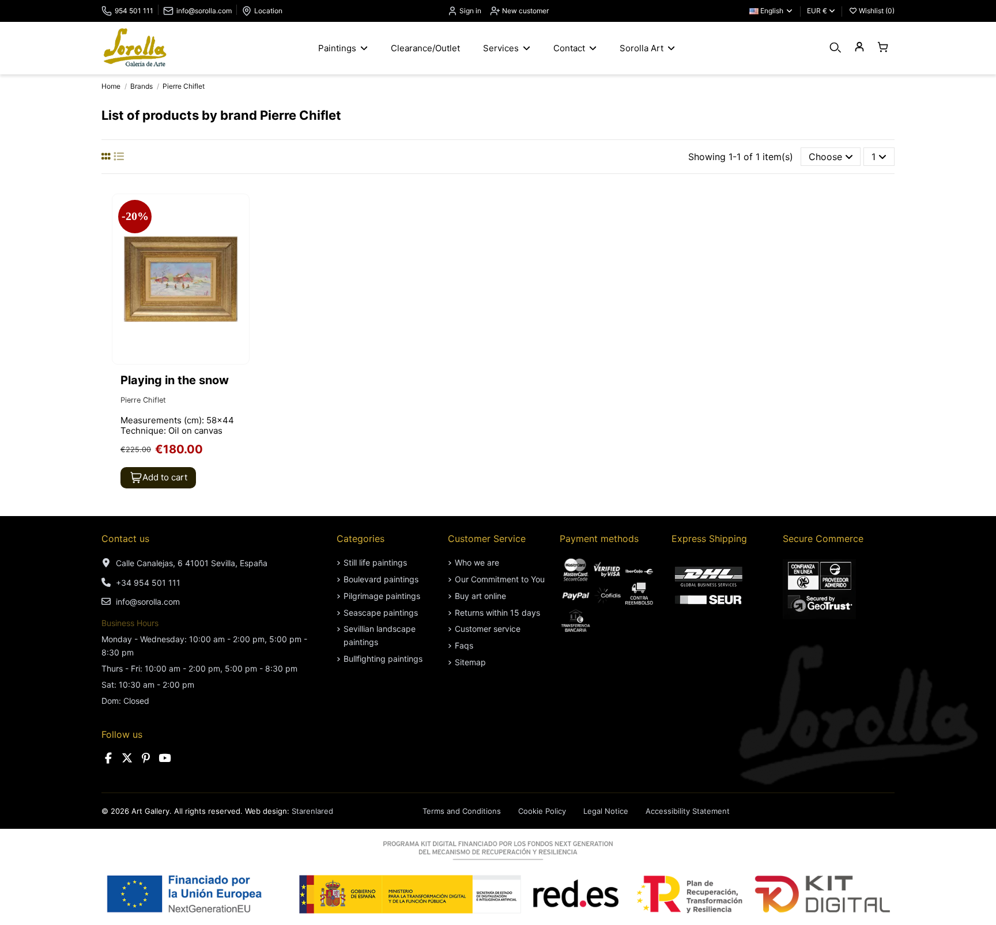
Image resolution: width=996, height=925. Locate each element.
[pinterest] (146, 758)
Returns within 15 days (497, 612)
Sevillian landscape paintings (380, 635)
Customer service (487, 629)
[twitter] (127, 758)
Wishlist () (876, 10)
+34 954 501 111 (148, 582)
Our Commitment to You (500, 579)
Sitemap (470, 662)
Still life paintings (375, 562)
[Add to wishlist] (239, 212)
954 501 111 (134, 10)
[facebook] (108, 758)
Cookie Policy (542, 811)
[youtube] (165, 758)
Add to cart (164, 477)
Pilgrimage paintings (382, 596)
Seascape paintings (381, 612)
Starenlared (312, 811)
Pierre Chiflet (143, 400)
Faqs (464, 645)
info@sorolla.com (204, 10)
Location (268, 10)
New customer (524, 10)
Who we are (477, 562)
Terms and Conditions (461, 811)
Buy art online (480, 596)
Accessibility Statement (688, 811)
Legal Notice (605, 811)
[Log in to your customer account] (859, 47)
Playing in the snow (174, 380)
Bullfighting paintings (383, 659)
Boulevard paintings (381, 579)
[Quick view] (239, 234)
